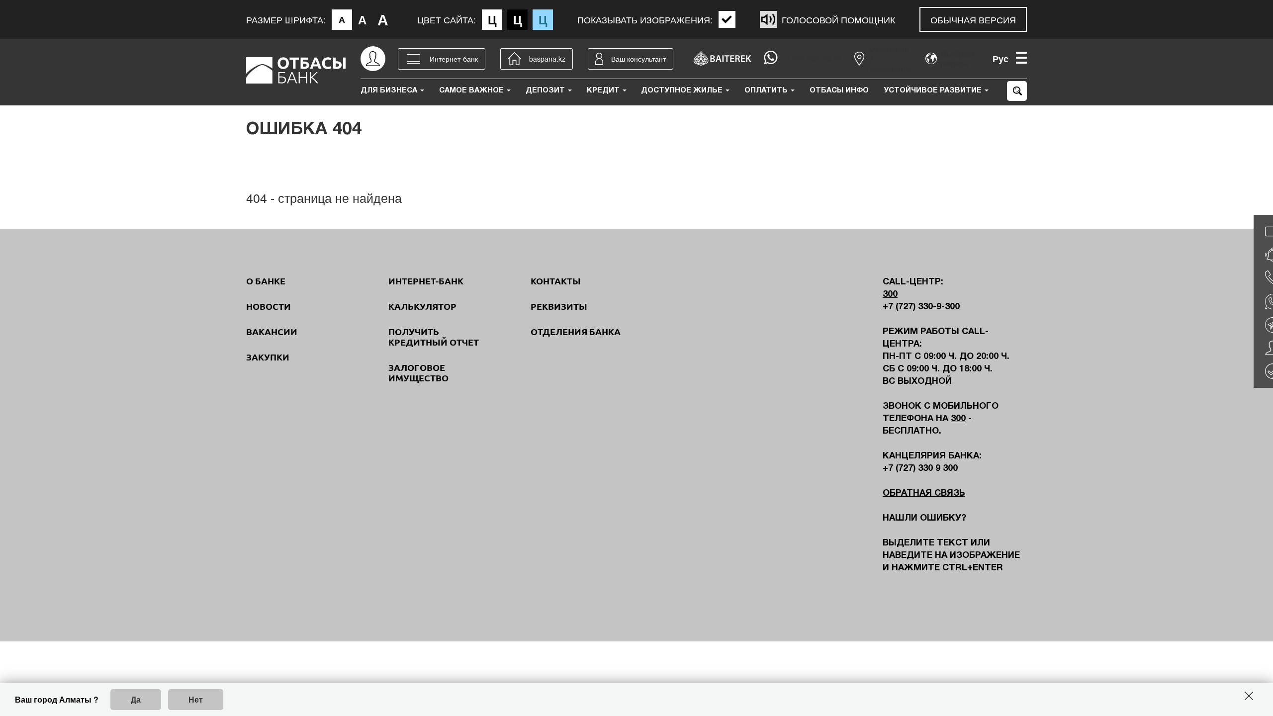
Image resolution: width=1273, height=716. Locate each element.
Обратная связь (924, 493)
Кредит (604, 90)
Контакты (556, 281)
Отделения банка (576, 332)
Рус (1000, 58)
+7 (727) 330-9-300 (921, 307)
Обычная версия (973, 19)
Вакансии (271, 332)
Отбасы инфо (839, 90)
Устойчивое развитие (934, 90)
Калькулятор (422, 306)
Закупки (267, 357)
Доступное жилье (683, 90)
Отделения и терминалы (890, 59)
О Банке (265, 281)
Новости (268, 306)
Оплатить (767, 90)
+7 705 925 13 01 (811, 59)
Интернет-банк (425, 281)
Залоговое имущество (418, 372)
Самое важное (472, 90)
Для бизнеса (390, 90)
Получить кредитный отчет (433, 337)
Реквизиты (559, 306)
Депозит (546, 90)
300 (890, 294)
